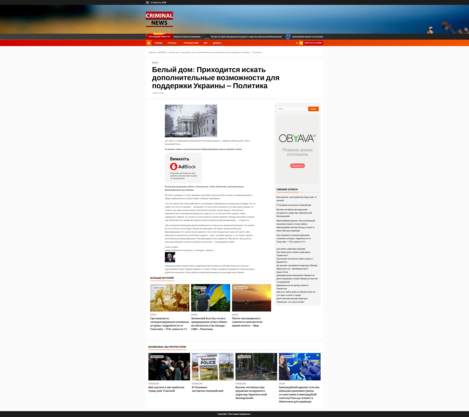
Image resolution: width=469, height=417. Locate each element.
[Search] (296, 43)
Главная (158, 43)
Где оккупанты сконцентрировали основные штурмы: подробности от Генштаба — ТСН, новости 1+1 (294, 238)
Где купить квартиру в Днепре (291, 249)
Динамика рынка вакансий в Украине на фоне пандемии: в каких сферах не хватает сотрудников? (297, 278)
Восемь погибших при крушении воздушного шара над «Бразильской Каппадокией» (213, 37)
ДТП (206, 43)
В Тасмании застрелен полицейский (294, 205)
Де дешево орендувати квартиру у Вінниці (297, 265)
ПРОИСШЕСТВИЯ (191, 43)
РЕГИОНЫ (172, 43)
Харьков (282, 383)
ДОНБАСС (217, 43)
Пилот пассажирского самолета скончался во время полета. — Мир (247, 322)
